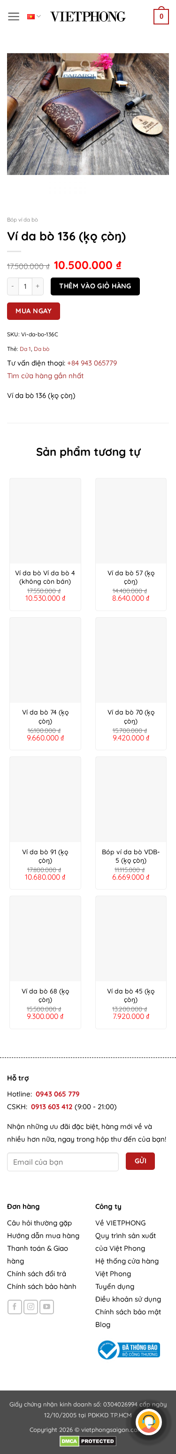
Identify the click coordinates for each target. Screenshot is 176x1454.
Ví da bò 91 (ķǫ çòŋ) (45, 856)
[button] (14, 16)
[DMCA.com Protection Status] (88, 1440)
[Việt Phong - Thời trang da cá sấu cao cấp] (88, 16)
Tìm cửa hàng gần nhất (45, 375)
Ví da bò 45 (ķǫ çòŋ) (130, 995)
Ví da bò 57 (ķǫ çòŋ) (130, 577)
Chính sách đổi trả (36, 1273)
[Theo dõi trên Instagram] (30, 1307)
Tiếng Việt (34, 16)
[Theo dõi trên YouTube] (46, 1307)
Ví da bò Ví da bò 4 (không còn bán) (45, 577)
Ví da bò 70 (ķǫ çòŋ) (130, 716)
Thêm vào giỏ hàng (95, 285)
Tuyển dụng (114, 1286)
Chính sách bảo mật (128, 1311)
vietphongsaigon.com (112, 1429)
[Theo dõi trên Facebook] (15, 1307)
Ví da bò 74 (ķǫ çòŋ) (45, 716)
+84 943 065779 (92, 362)
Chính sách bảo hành (42, 1286)
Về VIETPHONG (120, 1222)
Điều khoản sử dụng (128, 1299)
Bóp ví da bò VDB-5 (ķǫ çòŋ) (131, 856)
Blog (102, 1324)
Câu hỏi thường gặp (39, 1222)
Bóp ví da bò (22, 219)
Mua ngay (33, 310)
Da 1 (25, 348)
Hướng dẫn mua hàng (43, 1235)
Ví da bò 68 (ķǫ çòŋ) (45, 995)
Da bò (41, 348)
